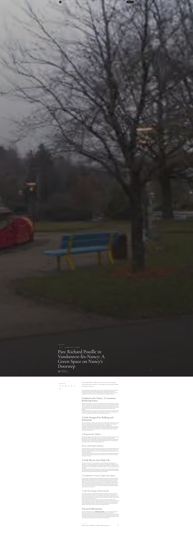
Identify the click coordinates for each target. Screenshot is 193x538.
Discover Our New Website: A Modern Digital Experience (95, 525)
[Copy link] (74, 386)
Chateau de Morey (64, 371)
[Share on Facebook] (60, 386)
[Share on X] (63, 386)
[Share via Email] (71, 386)
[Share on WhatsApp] (69, 386)
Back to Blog (62, 344)
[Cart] (125, 2)
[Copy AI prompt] (60, 389)
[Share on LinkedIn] (66, 386)
